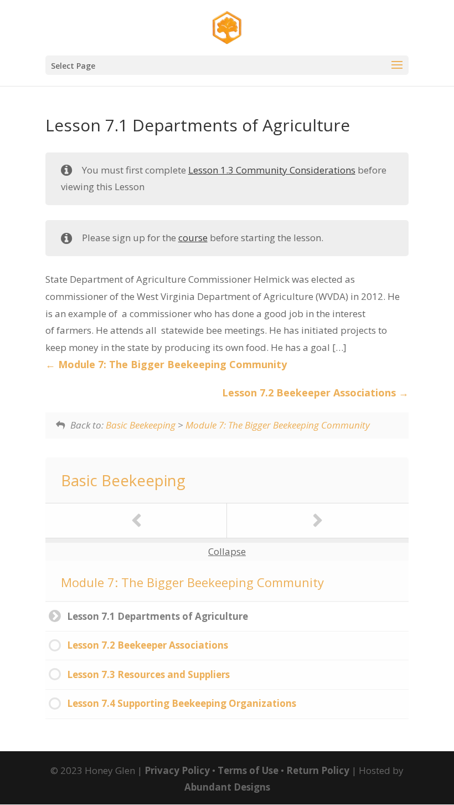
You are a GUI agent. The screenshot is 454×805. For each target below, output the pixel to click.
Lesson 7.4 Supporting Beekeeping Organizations (181, 703)
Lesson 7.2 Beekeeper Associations (310, 392)
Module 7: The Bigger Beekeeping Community (171, 364)
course (193, 237)
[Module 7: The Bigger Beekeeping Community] (136, 520)
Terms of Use (248, 770)
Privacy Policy (177, 770)
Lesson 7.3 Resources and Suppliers (148, 674)
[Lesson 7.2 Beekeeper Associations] (318, 520)
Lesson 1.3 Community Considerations (271, 170)
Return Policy (317, 770)
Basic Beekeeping (141, 425)
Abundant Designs (227, 787)
